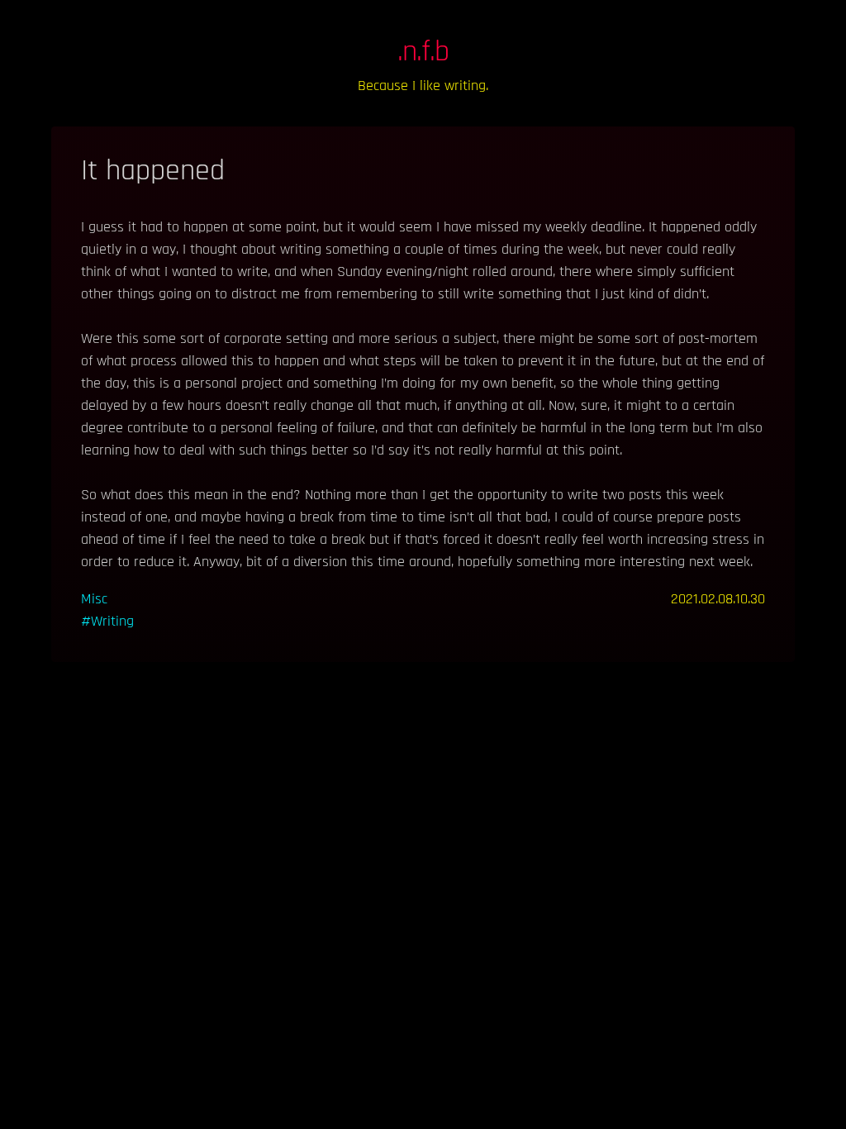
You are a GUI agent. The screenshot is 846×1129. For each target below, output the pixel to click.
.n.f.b (423, 51)
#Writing (107, 621)
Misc (94, 598)
